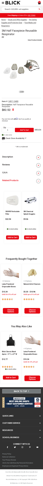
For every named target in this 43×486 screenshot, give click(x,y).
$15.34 (5, 292)
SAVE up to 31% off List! (31, 294)
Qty (4, 128)
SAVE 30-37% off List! (9, 294)
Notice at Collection (8, 457)
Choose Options (10, 311)
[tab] (21, 157)
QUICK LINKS (7, 416)
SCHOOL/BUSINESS (10, 437)
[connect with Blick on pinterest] (30, 449)
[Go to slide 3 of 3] (23, 92)
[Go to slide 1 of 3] (20, 92)
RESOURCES (7, 430)
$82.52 (6, 110)
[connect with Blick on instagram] (22, 449)
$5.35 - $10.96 (29, 292)
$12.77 (5, 359)
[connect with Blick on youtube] (37, 449)
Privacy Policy (6, 454)
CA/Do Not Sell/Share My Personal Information (17, 463)
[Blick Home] (13, 3)
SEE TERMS (31, 15)
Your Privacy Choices (9, 460)
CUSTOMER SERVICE (11, 423)
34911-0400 (13, 101)
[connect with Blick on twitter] (15, 449)
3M (3, 37)
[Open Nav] (3, 3)
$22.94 (8, 219)
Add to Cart (12, 237)
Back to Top (20, 391)
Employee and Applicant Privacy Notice (15, 466)
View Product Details (35, 40)
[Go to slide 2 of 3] (21, 92)
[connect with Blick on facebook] (7, 449)
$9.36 (26, 219)
